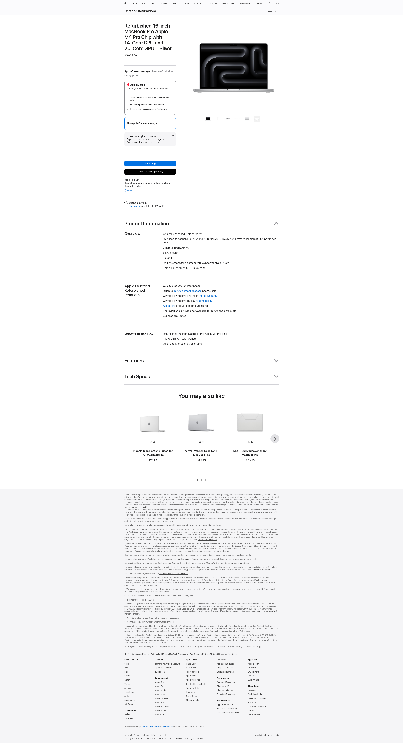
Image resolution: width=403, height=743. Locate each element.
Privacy (251, 676)
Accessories (129, 700)
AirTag (127, 696)
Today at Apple (192, 672)
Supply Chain (253, 680)
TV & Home (129, 692)
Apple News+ (161, 702)
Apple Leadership (255, 694)
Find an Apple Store (150, 727)
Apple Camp (191, 676)
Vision (127, 684)
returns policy (204, 300)
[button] (269, 3)
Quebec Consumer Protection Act (173, 574)
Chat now (134, 206)
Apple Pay (128, 718)
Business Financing (225, 672)
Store (126, 664)
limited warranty (208, 295)
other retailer (167, 727)
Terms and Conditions (140, 507)
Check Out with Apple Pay (150, 171)
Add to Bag (150, 163)
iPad (126, 672)
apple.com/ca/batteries (265, 611)
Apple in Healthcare (225, 705)
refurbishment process (188, 290)
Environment (253, 672)
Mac (126, 668)
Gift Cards (128, 704)
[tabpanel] (234, 68)
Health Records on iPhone (228, 713)
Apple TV (159, 686)
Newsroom (252, 690)
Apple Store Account (164, 668)
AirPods (127, 688)
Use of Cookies (146, 738)
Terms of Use (161, 738)
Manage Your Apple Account (167, 664)
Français (275, 735)
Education (252, 668)
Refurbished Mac (138, 654)
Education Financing (226, 694)
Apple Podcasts (162, 706)
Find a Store (191, 664)
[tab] (208, 119)
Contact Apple (254, 714)
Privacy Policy (130, 738)
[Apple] (125, 653)
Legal (191, 738)
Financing (190, 692)
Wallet (127, 714)
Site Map (200, 738)
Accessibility (253, 664)
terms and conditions (182, 559)
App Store (159, 714)
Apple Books (160, 710)
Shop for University (225, 690)
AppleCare (169, 305)
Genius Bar (191, 668)
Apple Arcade (161, 694)
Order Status (191, 696)
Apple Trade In (192, 688)
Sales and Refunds (178, 738)
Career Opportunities (257, 698)
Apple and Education (226, 682)
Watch (127, 680)
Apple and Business (225, 664)
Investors (252, 702)
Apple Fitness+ (161, 698)
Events (251, 710)
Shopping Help (192, 700)
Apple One (159, 682)
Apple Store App (193, 680)
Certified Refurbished (140, 11)
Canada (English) (261, 735)
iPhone (127, 676)
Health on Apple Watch (227, 708)
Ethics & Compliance (257, 706)
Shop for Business (225, 668)
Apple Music (160, 690)
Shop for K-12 (223, 686)
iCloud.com (160, 672)
